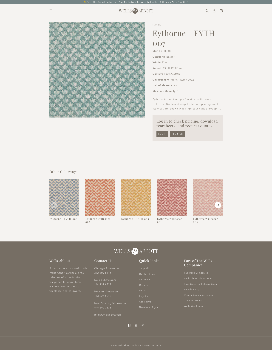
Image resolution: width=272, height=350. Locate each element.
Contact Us (145, 301)
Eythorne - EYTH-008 (63, 218)
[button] (51, 10)
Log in (162, 134)
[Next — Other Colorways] (218, 205)
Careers (143, 285)
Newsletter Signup (149, 307)
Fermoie (157, 25)
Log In (142, 290)
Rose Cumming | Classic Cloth (200, 284)
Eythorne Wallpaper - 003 (98, 220)
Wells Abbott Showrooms (198, 278)
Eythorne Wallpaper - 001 (170, 220)
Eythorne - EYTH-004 (135, 218)
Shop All (144, 268)
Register (177, 134)
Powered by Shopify (152, 345)
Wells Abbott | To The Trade (130, 345)
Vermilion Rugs (192, 289)
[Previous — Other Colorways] (54, 205)
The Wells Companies (196, 272)
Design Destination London (199, 295)
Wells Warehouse (193, 306)
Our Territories (147, 274)
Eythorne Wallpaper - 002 (206, 220)
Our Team (144, 279)
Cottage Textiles (193, 300)
